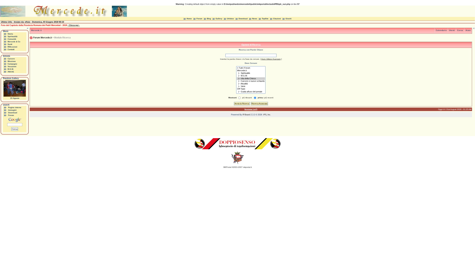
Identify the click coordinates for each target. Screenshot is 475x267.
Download (243, 19)
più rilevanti (247, 98)
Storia (10, 34)
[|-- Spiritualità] (251, 73)
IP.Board (246, 114)
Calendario (441, 30)
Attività (11, 72)
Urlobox (230, 19)
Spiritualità (12, 36)
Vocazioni (12, 66)
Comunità (12, 39)
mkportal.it (247, 167)
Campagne (12, 64)
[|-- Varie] (251, 86)
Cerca (460, 30)
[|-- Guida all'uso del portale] (251, 91)
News (254, 19)
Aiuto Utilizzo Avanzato (271, 59)
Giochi (288, 19)
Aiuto (468, 30)
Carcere (11, 59)
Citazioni (277, 19)
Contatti (11, 49)
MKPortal (227, 167)
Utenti (452, 30)
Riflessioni (12, 47)
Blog (209, 19)
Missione (12, 61)
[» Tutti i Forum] (251, 68)
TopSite (265, 19)
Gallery (219, 19)
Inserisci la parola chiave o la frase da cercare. (240, 59)
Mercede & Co (14, 42)
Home (189, 19)
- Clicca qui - (74, 25)
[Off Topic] (251, 89)
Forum (199, 19)
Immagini (12, 110)
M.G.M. (11, 69)
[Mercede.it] (251, 70)
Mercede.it (36, 30)
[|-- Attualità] (251, 84)
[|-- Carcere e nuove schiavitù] (251, 81)
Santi (10, 44)
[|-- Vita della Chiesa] (251, 78)
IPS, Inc (266, 114)
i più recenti (265, 98)
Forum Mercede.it (42, 37)
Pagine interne (14, 107)
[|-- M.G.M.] (251, 76)
